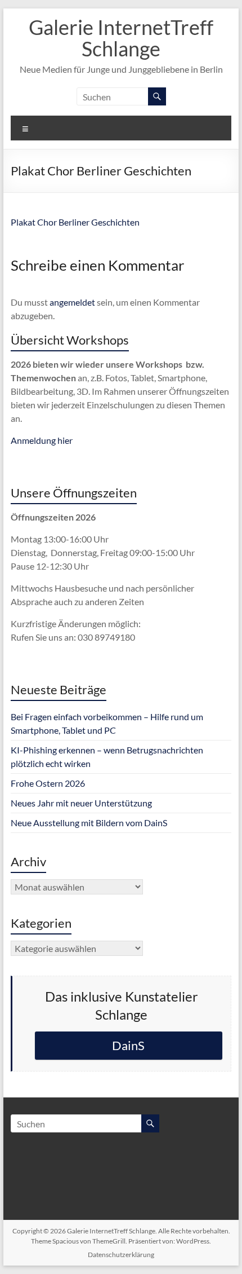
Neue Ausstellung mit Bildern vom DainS (89, 822)
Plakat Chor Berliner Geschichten (75, 222)
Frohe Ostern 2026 (48, 783)
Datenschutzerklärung (121, 1254)
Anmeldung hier (42, 440)
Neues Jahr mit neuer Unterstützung (81, 802)
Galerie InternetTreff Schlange (121, 38)
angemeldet (72, 302)
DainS (128, 1045)
